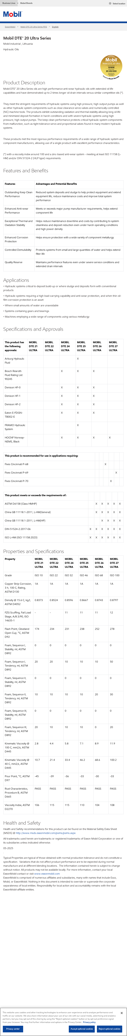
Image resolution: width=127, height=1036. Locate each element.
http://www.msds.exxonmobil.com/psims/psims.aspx (45, 833)
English (55, 26)
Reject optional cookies (109, 1028)
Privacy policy (89, 1022)
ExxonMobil (10, 26)
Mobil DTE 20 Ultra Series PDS (34, 26)
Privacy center (13, 1028)
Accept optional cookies (82, 1028)
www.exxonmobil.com (47, 873)
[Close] (121, 1013)
